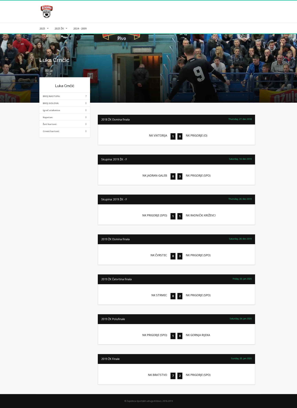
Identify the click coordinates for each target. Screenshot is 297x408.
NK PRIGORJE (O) (196, 135)
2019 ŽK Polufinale (113, 319)
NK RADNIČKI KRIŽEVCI (201, 215)
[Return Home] (46, 11)
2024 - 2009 (80, 28)
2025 (42, 28)
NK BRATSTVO (157, 375)
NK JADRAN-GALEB (154, 175)
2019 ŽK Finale (110, 359)
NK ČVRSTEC (159, 255)
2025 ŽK (59, 28)
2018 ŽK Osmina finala (115, 119)
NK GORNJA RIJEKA (198, 335)
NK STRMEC (159, 295)
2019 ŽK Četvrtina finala (116, 279)
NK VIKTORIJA (158, 135)
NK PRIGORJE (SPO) (198, 175)
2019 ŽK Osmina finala (115, 239)
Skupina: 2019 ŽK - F (114, 159)
